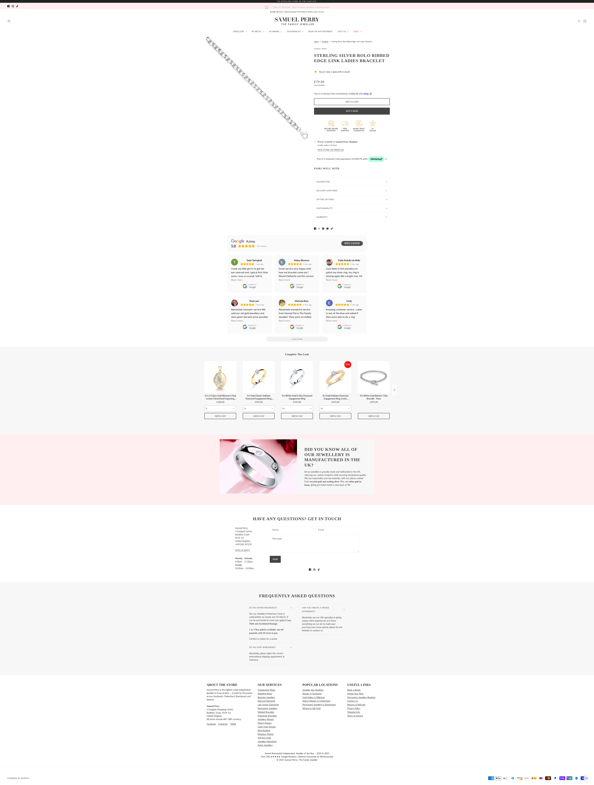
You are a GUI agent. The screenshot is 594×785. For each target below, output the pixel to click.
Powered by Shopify (18, 778)
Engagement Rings (266, 690)
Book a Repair (354, 690)
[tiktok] (17, 6)
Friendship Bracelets (267, 715)
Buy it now (352, 111)
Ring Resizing (264, 730)
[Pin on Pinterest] (323, 228)
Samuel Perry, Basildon (346, 142)
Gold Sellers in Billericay (313, 697)
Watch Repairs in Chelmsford (316, 701)
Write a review (352, 243)
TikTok (233, 724)
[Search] (9, 21)
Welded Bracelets (266, 712)
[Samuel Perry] (297, 21)
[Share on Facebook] (315, 228)
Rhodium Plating (265, 734)
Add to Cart (220, 416)
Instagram (223, 724)
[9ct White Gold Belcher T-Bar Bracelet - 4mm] (374, 377)
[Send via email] (327, 228)
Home (316, 42)
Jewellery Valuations (267, 741)
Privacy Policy (353, 708)
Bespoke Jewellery (266, 697)
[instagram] (13, 6)
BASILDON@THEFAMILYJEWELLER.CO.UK (304, 12)
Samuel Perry (320, 49)
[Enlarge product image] (256, 88)
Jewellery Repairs (266, 719)
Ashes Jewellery (265, 745)
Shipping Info (353, 712)
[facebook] (8, 6)
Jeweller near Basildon (312, 690)
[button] (331, 228)
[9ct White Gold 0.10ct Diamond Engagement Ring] (297, 377)
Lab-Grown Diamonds (268, 704)
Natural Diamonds (266, 701)
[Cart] (585, 21)
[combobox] (220, 408)
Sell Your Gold (264, 737)
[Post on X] (319, 228)
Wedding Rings (265, 693)
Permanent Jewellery (267, 708)
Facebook (211, 724)
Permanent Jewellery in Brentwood (319, 704)
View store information (330, 150)
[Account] (579, 21)
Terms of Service (355, 715)
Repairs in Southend (312, 693)
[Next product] (394, 390)
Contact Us (352, 701)
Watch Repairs (265, 723)
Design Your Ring (355, 693)
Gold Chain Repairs (267, 726)
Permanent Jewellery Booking (361, 697)
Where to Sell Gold (311, 708)
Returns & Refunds (356, 704)
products (325, 42)
